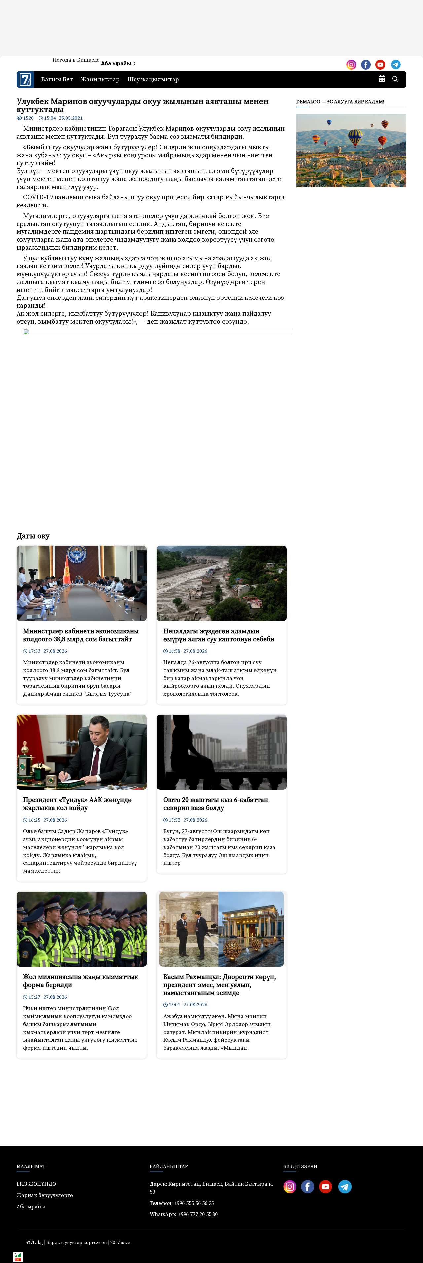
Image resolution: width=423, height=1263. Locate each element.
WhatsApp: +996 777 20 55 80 (184, 1214)
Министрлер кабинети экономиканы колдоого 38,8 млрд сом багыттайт (81, 635)
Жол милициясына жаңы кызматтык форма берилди (80, 981)
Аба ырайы (117, 63)
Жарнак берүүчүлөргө (45, 1195)
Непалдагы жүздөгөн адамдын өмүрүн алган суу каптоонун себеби (218, 635)
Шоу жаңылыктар (153, 79)
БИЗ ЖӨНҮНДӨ (36, 1184)
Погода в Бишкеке (76, 60)
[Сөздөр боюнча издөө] (395, 79)
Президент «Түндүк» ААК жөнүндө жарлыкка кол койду (77, 804)
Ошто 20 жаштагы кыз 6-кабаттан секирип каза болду (215, 804)
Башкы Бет (57, 79)
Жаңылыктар (100, 79)
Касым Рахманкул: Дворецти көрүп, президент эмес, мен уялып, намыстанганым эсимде (219, 985)
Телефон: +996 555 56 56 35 (182, 1203)
